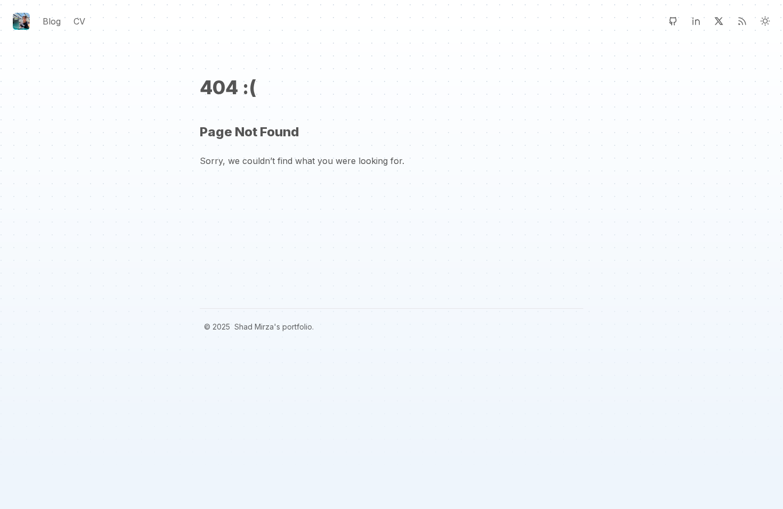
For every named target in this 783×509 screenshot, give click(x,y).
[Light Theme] (765, 21)
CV (79, 21)
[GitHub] (673, 21)
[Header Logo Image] (21, 21)
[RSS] (742, 21)
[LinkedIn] (696, 21)
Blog (52, 21)
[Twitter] (719, 21)
